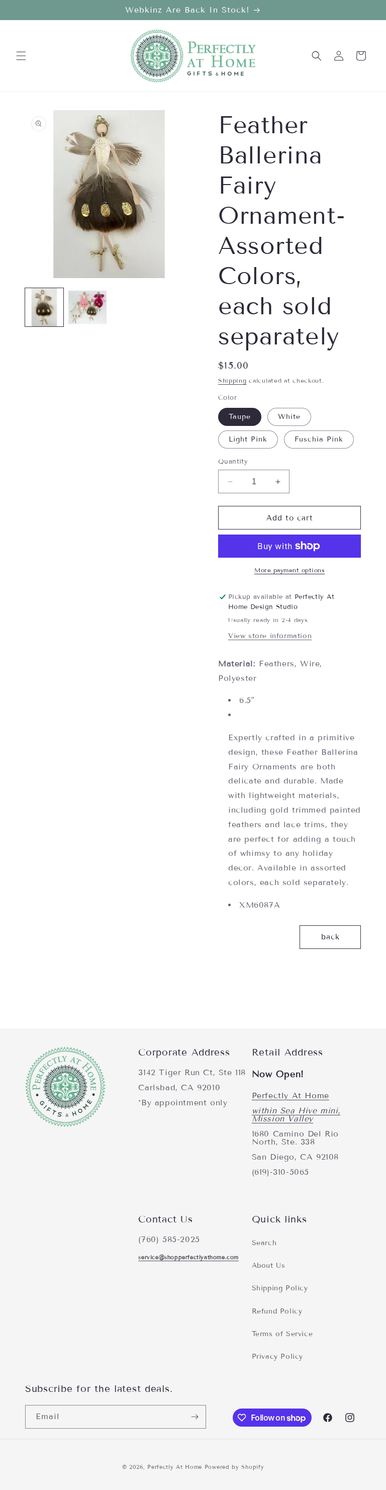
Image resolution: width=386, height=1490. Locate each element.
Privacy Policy (277, 1356)
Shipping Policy (280, 1288)
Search (264, 1243)
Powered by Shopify (234, 1466)
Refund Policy (277, 1311)
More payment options (289, 570)
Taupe (240, 416)
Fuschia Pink (319, 439)
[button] (21, 56)
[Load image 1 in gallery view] (44, 307)
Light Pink (248, 439)
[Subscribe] (194, 1417)
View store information (270, 636)
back (330, 936)
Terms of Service (282, 1334)
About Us (268, 1265)
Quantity (233, 462)
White (289, 416)
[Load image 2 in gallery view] (87, 307)
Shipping (232, 380)
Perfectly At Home (290, 1095)
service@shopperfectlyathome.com (188, 1257)
